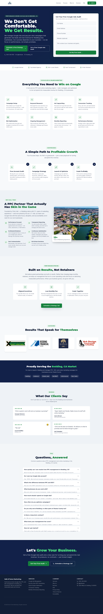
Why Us (72, 3)
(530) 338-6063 (10, 54)
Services (58, 3)
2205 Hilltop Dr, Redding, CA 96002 (87, 585)
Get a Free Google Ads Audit (37, 48)
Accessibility (56, 594)
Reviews (78, 3)
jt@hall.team (20, 54)
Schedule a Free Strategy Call (14, 48)
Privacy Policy (56, 589)
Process (65, 3)
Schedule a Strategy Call (52, 305)
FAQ (84, 3)
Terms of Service (57, 591)
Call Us (93, 3)
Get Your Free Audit (37, 563)
